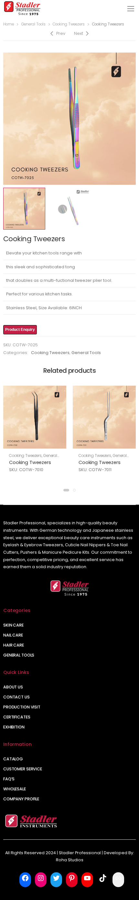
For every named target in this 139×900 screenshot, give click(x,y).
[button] (66, 490)
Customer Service (22, 769)
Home (8, 24)
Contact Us (16, 697)
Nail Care (13, 635)
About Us (13, 687)
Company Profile (21, 799)
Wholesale (14, 789)
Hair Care (13, 645)
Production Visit (21, 707)
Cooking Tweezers (69, 24)
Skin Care (13, 625)
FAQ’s (9, 779)
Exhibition (14, 727)
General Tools (33, 24)
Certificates (16, 717)
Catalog (13, 759)
